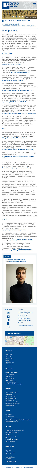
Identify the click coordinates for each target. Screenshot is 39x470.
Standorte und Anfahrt (12, 432)
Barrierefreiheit (28, 467)
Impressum (9, 467)
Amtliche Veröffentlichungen (14, 384)
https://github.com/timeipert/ (17, 261)
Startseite (9, 351)
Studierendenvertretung (13, 404)
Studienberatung (11, 398)
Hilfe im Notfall (10, 441)
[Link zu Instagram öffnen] (7, 313)
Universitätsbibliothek (12, 392)
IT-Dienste (9, 394)
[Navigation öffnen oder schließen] (34, 4)
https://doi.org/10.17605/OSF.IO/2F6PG (21, 250)
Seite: (7, 462)
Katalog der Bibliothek (12, 421)
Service (8, 388)
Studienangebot (10, 374)
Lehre (8, 360)
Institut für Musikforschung (17, 21)
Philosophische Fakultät (12, 24)
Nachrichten (9, 376)
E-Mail (21, 322)
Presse (8, 434)
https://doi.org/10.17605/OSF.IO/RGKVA (13, 230)
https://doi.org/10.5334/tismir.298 (11, 64)
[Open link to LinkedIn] (7, 320)
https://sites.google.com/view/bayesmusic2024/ (16, 168)
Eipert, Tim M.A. (31, 26)
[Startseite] (2, 24)
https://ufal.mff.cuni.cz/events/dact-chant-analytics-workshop (18, 157)
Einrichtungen (10, 362)
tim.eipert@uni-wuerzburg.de (16, 259)
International (9, 364)
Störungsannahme (11, 438)
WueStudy (9, 414)
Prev (5, 14)
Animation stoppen (31, 17)
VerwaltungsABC (11, 382)
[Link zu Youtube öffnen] (7, 327)
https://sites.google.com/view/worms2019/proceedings (20, 113)
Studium (8, 356)
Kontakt (21, 309)
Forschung (9, 358)
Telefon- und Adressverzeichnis (15, 430)
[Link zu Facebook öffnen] (7, 323)
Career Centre (10, 405)
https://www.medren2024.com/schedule (15, 138)
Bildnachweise (10, 452)
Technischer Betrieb (12, 439)
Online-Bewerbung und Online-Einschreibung (18, 420)
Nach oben (9, 454)
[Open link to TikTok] (7, 316)
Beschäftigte (10, 380)
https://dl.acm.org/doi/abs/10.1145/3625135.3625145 (17, 90)
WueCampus (10, 416)
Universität (9, 354)
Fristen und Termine (12, 372)
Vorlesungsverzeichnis (12, 418)
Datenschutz (18, 467)
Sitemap (8, 450)
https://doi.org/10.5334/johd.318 (20, 72)
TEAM (23, 26)
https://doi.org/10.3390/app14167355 (12, 80)
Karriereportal (10, 378)
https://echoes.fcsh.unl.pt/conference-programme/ (19, 149)
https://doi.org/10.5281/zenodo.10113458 (14, 102)
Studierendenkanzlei (12, 402)
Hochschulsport (10, 396)
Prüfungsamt (10, 400)
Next (33, 14)
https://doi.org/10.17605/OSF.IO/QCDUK (20, 240)
